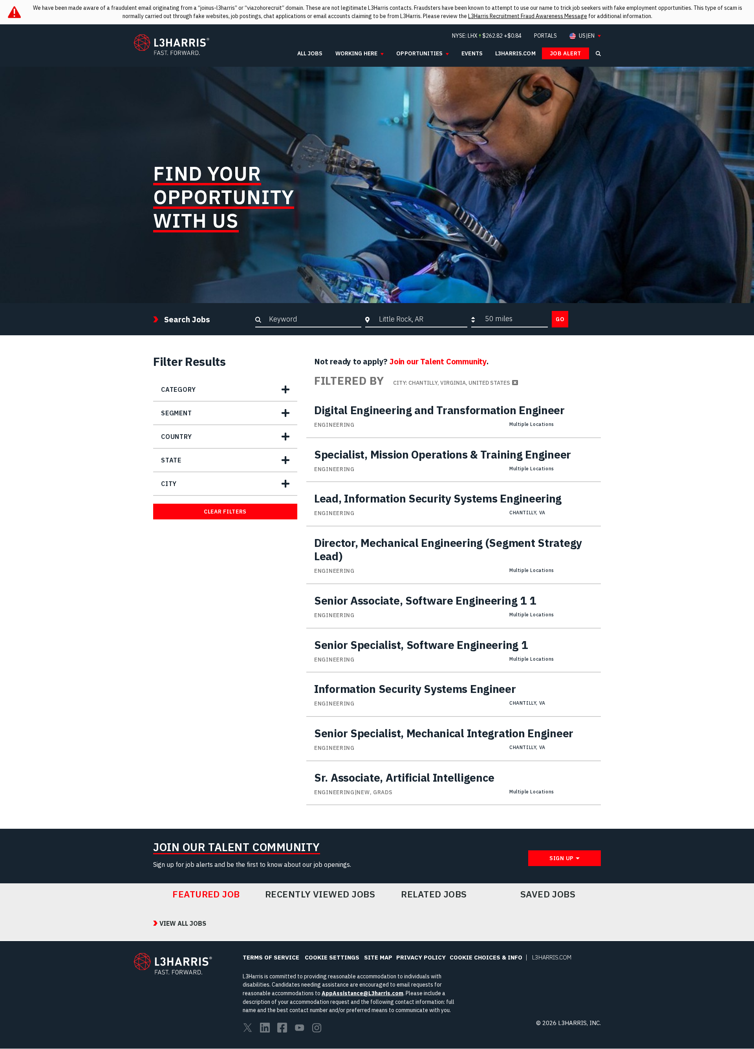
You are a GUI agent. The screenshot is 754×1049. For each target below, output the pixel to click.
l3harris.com (515, 53)
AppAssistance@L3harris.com (362, 993)
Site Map (378, 957)
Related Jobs (434, 894)
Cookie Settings (332, 957)
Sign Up (561, 858)
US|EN (587, 36)
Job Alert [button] (565, 53)
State (171, 460)
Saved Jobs (548, 894)
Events (472, 53)
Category (178, 389)
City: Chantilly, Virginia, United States (451, 382)
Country (176, 436)
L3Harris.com (551, 957)
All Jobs (310, 53)
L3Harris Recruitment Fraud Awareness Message (527, 16)
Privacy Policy (421, 957)
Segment (176, 413)
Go (560, 319)
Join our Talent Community (438, 361)
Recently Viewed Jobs (320, 894)
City (169, 484)
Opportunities (419, 53)
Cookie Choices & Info (486, 957)
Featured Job (206, 894)
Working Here (356, 53)
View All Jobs (182, 923)
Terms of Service (271, 957)
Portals (545, 35)
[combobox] (421, 319)
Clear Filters (225, 511)
